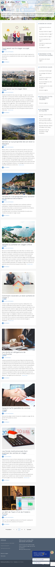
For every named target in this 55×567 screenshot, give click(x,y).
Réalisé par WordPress (5, 562)
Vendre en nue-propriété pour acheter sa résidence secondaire (18, 197)
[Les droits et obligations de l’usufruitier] (18, 339)
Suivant (29, 529)
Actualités (47, 564)
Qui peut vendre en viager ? (45, 36)
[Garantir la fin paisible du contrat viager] (18, 394)
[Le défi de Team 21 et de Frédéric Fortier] (18, 497)
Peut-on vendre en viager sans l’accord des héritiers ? (27, 547)
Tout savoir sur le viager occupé (15, 48)
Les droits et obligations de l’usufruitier (13, 353)
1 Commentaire (7, 357)
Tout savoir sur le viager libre (14, 89)
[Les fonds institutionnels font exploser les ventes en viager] (18, 438)
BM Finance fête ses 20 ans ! (45, 123)
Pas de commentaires (8, 51)
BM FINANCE (6, 62)
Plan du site (3, 556)
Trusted (15, 562)
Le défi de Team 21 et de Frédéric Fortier (16, 513)
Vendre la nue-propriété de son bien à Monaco (18, 143)
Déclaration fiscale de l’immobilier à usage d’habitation (44, 131)
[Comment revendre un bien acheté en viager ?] (18, 283)
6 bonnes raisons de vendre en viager (26, 545)
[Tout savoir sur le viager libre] (18, 77)
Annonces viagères (43, 90)
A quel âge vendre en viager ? (46, 34)
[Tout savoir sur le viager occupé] (18, 34)
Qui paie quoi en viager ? (44, 47)
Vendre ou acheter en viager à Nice (17, 245)
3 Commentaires (7, 456)
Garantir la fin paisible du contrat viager (16, 409)
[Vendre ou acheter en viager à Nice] (18, 231)
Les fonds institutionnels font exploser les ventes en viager (15, 452)
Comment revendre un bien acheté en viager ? (18, 297)
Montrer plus (10, 110)
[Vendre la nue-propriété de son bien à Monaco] (18, 129)
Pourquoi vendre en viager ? (45, 31)
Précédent (8, 529)
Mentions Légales (4, 553)
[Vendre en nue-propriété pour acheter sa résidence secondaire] (18, 183)
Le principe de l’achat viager (45, 70)
